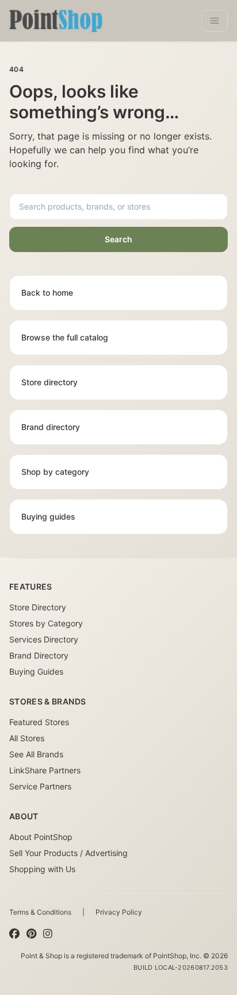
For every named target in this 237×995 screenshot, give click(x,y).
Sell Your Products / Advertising (68, 853)
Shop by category (55, 472)
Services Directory (43, 639)
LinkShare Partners (45, 770)
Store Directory (37, 607)
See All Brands (36, 754)
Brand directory (50, 427)
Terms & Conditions (40, 912)
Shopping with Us (42, 869)
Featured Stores (39, 722)
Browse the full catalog (64, 337)
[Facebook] (14, 934)
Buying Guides (36, 671)
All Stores (26, 738)
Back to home (47, 292)
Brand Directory (38, 655)
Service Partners (40, 786)
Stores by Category (46, 623)
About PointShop (40, 837)
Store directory (49, 382)
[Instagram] (47, 934)
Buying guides (48, 516)
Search (118, 239)
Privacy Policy (118, 912)
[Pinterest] (31, 934)
